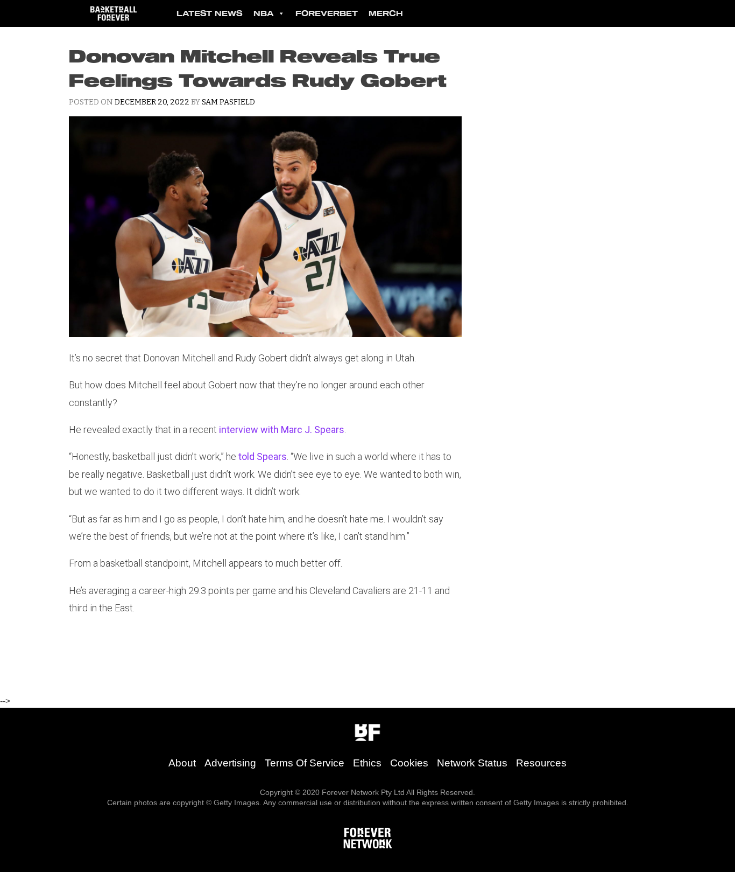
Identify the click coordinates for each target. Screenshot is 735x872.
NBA (263, 13)
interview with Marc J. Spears (281, 429)
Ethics (367, 763)
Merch (386, 13)
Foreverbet (326, 13)
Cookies (409, 763)
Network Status (472, 763)
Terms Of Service (304, 763)
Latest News (209, 13)
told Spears (262, 456)
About (182, 763)
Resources (541, 763)
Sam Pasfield (228, 102)
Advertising (230, 763)
